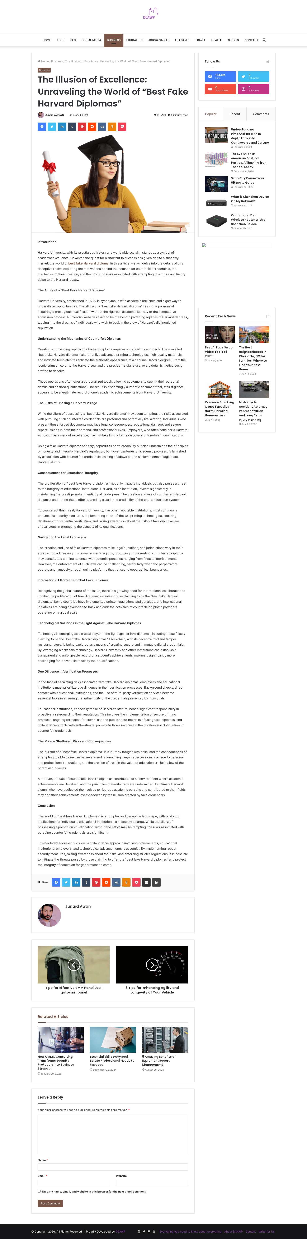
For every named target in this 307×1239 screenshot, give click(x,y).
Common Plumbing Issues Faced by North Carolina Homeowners (219, 408)
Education (134, 40)
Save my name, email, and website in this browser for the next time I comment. (93, 1191)
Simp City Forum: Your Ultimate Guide (247, 180)
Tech (61, 40)
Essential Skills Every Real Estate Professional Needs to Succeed (112, 1061)
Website (121, 1176)
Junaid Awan (53, 115)
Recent (235, 114)
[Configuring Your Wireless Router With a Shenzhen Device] (216, 221)
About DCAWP (233, 1231)
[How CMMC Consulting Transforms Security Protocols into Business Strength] (61, 1040)
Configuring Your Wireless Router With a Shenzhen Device (248, 219)
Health (216, 40)
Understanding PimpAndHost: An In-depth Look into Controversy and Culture (250, 136)
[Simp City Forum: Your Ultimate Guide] (216, 184)
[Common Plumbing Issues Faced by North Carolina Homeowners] (220, 389)
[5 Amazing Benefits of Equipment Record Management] (165, 1040)
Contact (251, 40)
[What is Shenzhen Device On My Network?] (216, 202)
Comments (261, 114)
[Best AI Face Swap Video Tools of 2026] (220, 334)
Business (114, 40)
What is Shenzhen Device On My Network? (250, 199)
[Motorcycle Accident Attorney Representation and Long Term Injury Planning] (254, 389)
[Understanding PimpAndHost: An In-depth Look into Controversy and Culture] (216, 135)
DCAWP (120, 1231)
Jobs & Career (158, 40)
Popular (211, 114)
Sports (233, 40)
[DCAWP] (153, 14)
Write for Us (267, 1231)
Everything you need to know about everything (190, 1231)
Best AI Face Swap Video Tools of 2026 (219, 351)
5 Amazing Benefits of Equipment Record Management (159, 1061)
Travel (200, 40)
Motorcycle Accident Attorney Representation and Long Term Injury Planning (253, 411)
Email (42, 1176)
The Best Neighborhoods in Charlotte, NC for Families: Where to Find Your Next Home (253, 358)
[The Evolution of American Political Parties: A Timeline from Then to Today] (216, 159)
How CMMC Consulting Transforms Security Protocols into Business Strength (56, 1063)
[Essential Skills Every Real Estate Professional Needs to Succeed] (113, 1040)
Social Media (91, 40)
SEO (73, 40)
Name (43, 1160)
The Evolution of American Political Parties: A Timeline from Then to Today (249, 160)
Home (47, 40)
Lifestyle (182, 40)
